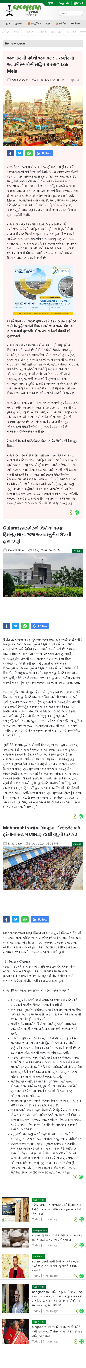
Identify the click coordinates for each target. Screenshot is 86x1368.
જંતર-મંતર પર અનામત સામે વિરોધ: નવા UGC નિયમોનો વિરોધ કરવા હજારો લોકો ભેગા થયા (56, 1209)
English (63, 3)
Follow (46, 153)
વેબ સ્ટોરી (71, 31)
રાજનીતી (18, 31)
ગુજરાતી (78, 3)
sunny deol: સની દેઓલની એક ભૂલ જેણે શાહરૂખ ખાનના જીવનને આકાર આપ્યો (55, 1265)
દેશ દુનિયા (36, 23)
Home (9, 43)
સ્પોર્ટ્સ (62, 23)
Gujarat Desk (20, 79)
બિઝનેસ (42, 31)
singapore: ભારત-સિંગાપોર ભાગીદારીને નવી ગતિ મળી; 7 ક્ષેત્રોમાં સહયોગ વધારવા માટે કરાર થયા (57, 1331)
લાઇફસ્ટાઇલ (57, 31)
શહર (48, 23)
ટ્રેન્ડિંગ (6, 31)
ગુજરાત (18, 23)
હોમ (8, 23)
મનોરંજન (75, 23)
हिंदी (50, 3)
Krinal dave (15, 843)
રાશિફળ (30, 31)
